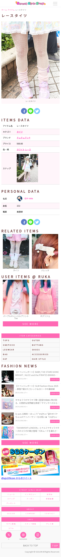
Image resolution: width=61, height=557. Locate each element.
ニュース (11, 494)
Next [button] (56, 253)
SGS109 (11, 513)
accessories (40, 354)
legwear (8, 349)
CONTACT (50, 513)
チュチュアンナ (23, 137)
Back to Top (30, 545)
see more (30, 324)
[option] (30, 62)
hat (5, 359)
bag (5, 354)
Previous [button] (5, 253)
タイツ (20, 131)
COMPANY (30, 513)
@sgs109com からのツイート (16, 478)
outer (36, 340)
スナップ (11, 499)
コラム (11, 528)
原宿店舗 (50, 499)
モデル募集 (11, 524)
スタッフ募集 (30, 524)
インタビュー (30, 494)
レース (28, 149)
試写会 (50, 494)
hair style (39, 359)
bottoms (38, 345)
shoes (36, 349)
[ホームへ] (30, 3)
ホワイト (21, 149)
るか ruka (28, 198)
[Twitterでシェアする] (37, 111)
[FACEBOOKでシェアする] (24, 111)
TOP (55, 545)
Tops (6, 340)
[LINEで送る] (30, 111)
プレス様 (50, 524)
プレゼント (11, 503)
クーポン (30, 499)
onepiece (9, 345)
